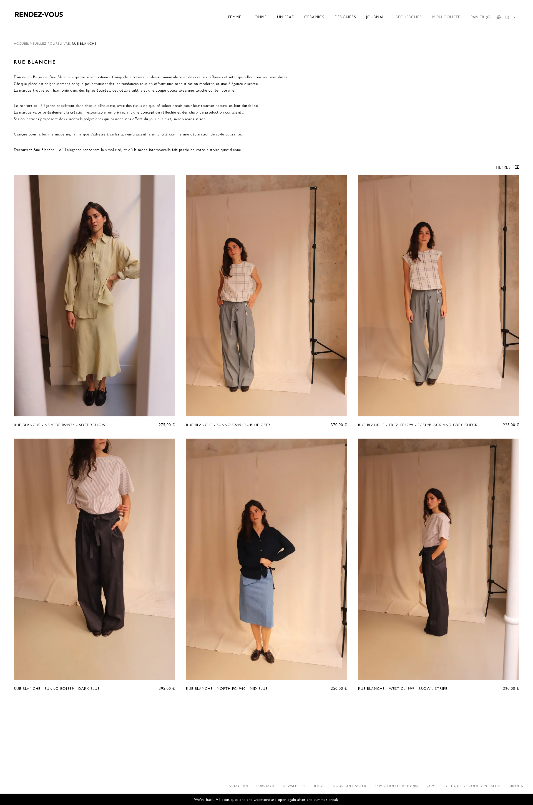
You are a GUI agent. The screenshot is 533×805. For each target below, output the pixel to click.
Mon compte (446, 16)
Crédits (516, 785)
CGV (430, 785)
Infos (319, 785)
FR (507, 17)
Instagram (238, 785)
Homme (259, 16)
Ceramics (314, 16)
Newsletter (294, 785)
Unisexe (285, 16)
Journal (375, 16)
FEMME (234, 16)
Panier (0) (481, 16)
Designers (345, 16)
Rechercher (409, 16)
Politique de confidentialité (471, 785)
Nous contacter (349, 785)
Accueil (21, 43)
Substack (266, 785)
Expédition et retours (396, 785)
